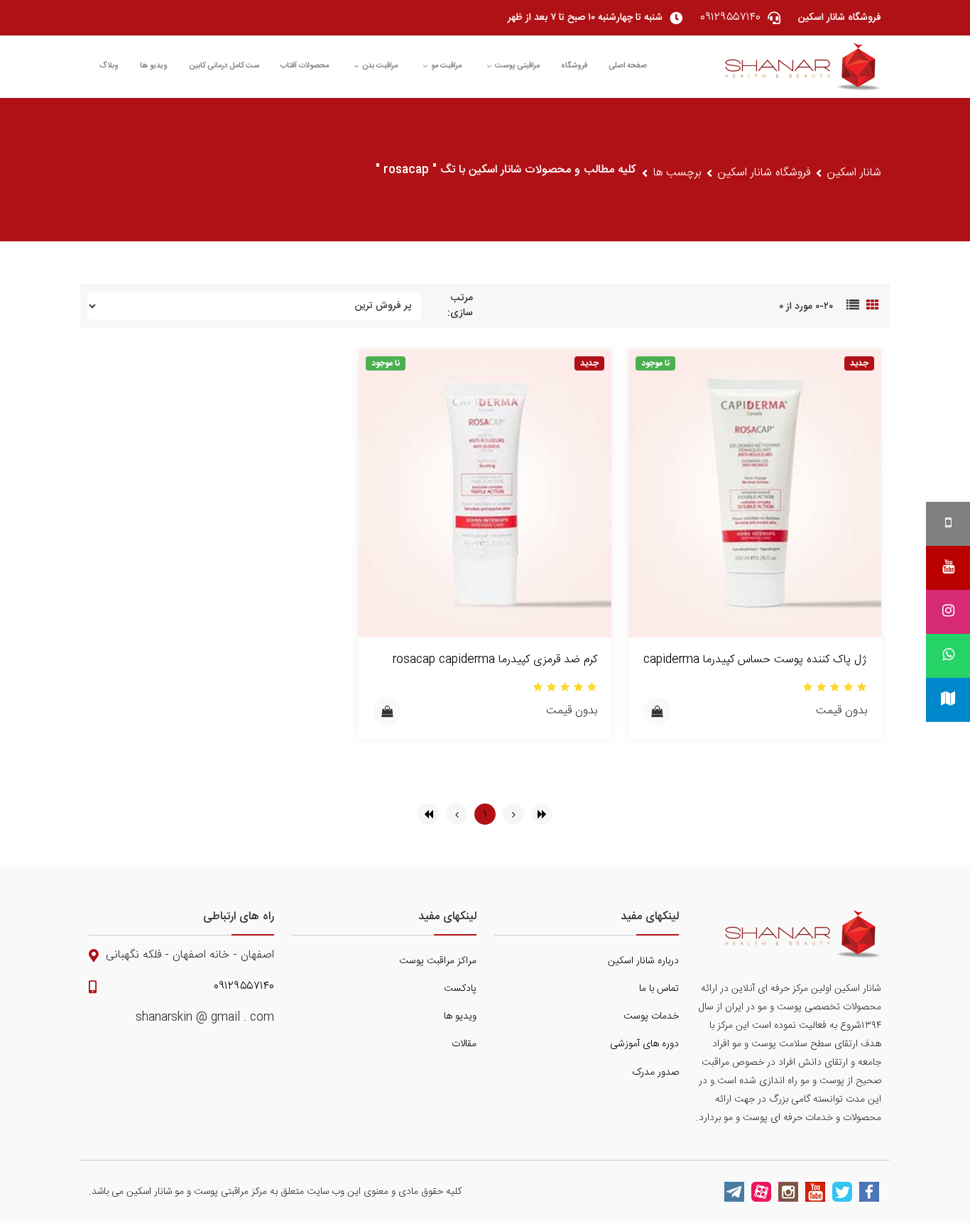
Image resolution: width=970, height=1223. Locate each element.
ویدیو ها (154, 66)
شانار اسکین (854, 173)
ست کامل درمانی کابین (224, 66)
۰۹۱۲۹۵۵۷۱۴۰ (244, 986)
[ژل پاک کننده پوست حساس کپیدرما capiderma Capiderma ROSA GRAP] (754, 493)
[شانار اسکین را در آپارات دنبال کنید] (761, 1192)
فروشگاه (574, 66)
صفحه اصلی (628, 66)
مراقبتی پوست (517, 66)
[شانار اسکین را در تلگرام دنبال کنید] (734, 1192)
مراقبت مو (446, 66)
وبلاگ (109, 66)
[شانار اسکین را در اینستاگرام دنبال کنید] (788, 1192)
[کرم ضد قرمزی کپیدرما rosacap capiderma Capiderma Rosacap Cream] (485, 493)
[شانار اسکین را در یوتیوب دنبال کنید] (815, 1192)
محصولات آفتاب (304, 66)
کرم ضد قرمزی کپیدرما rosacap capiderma (495, 659)
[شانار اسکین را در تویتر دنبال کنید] (842, 1192)
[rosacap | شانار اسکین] (803, 67)
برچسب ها (677, 173)
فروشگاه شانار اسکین (764, 173)
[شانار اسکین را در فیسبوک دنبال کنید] (869, 1192)
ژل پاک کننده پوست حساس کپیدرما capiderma (755, 659)
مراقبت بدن (380, 66)
